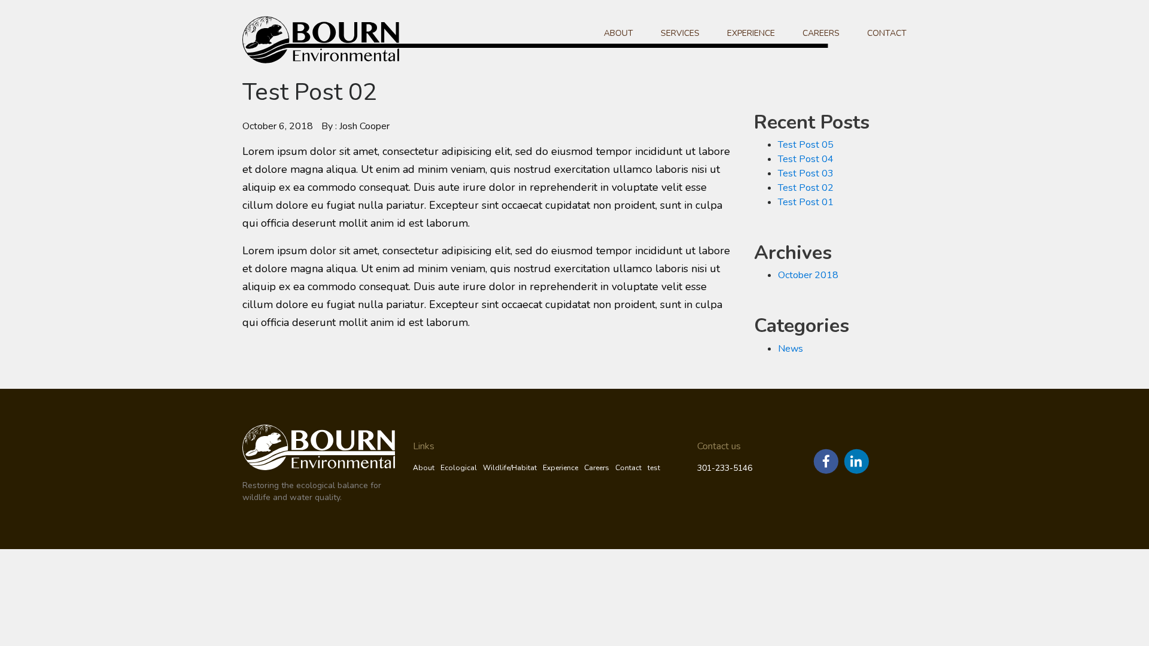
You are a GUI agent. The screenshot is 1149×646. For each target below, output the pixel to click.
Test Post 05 (806, 144)
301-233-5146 (724, 468)
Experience (751, 33)
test (654, 468)
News (790, 348)
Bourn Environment (342, 39)
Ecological (458, 468)
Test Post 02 (806, 187)
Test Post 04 (806, 159)
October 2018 (808, 275)
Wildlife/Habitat (510, 468)
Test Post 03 (806, 173)
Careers (821, 33)
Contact (887, 33)
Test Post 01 (806, 202)
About (618, 33)
